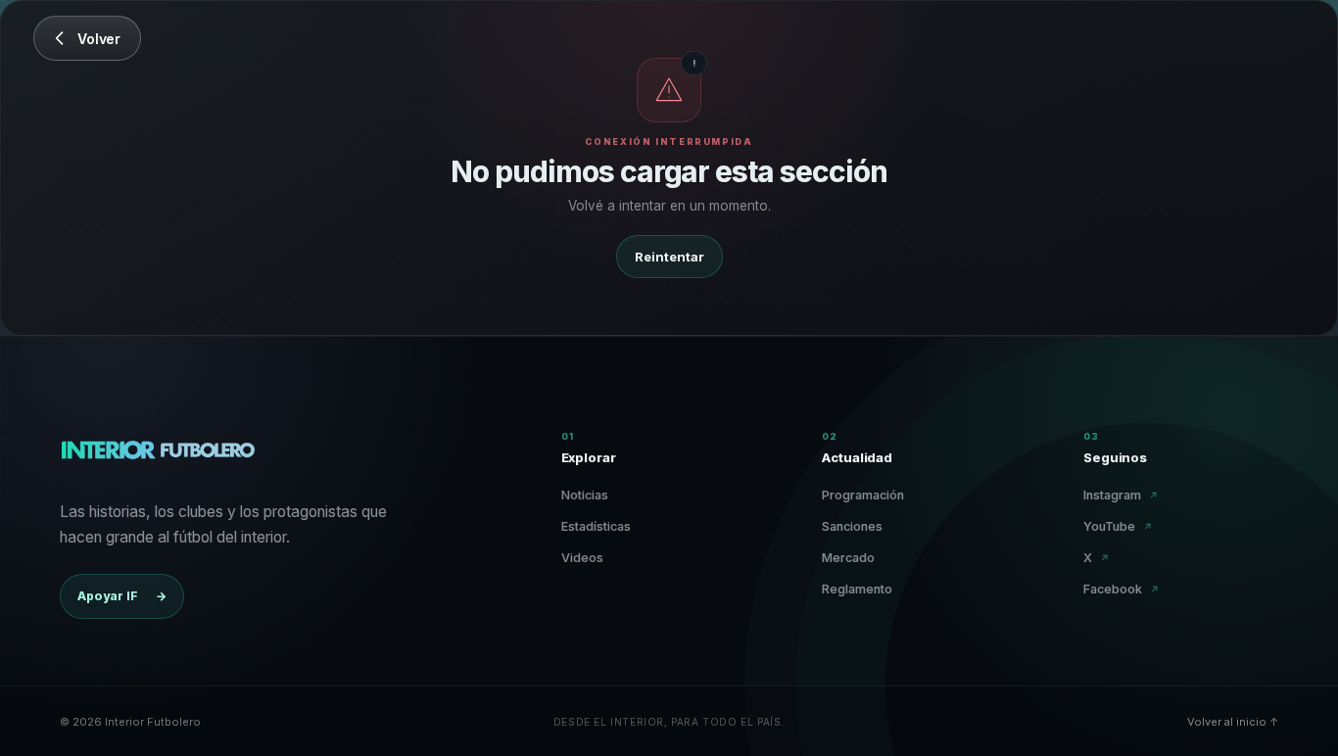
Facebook (1121, 589)
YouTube (1118, 526)
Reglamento (857, 589)
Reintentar (669, 256)
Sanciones (852, 526)
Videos (582, 557)
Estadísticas (596, 526)
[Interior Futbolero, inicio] (157, 454)
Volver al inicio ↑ (1232, 722)
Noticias (584, 495)
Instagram (1121, 495)
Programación (863, 495)
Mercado (848, 557)
